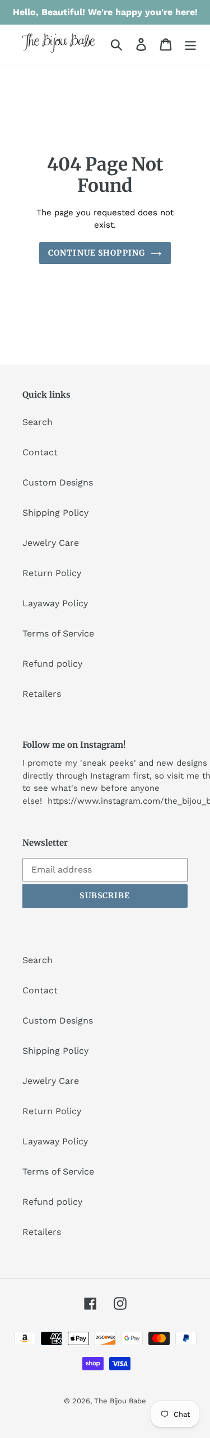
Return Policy (51, 573)
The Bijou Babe (120, 1401)
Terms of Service (58, 633)
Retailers (41, 694)
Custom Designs (57, 482)
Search (37, 422)
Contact (40, 452)
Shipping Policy (55, 512)
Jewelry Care (50, 543)
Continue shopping (96, 253)
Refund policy (52, 663)
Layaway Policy (55, 603)
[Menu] (190, 44)
